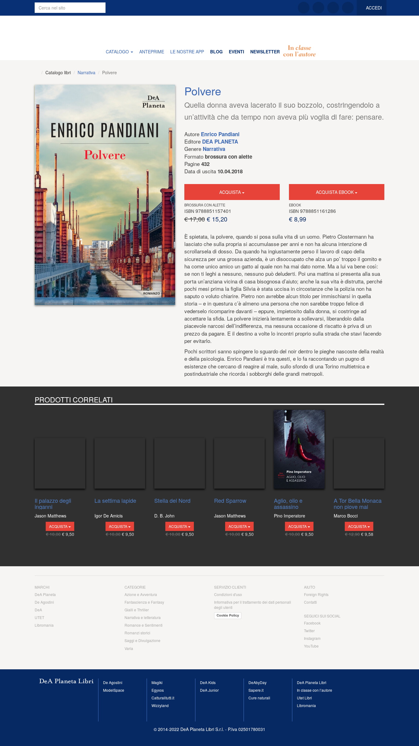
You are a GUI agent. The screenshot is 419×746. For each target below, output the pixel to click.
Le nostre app (187, 51)
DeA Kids (208, 682)
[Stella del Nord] (179, 449)
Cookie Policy (228, 615)
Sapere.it (255, 690)
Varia (129, 648)
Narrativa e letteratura (143, 617)
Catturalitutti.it (163, 697)
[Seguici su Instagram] (333, 7)
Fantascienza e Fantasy (144, 602)
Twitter (309, 630)
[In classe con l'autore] (299, 51)
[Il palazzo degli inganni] (60, 449)
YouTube (311, 645)
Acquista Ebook (335, 192)
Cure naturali (259, 697)
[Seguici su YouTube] (348, 7)
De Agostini (44, 602)
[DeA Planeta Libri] (37, 72)
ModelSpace (113, 690)
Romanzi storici (137, 632)
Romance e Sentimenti (144, 625)
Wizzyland (160, 705)
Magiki (157, 682)
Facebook (312, 622)
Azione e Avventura (141, 594)
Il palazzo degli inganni (53, 504)
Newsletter (265, 51)
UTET (39, 617)
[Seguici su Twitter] (318, 7)
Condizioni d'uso (228, 594)
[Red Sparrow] (239, 449)
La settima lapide (115, 501)
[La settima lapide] (119, 449)
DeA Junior (209, 690)
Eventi (236, 51)
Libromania (44, 625)
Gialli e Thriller (137, 609)
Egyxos (158, 690)
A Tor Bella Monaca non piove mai (358, 504)
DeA (38, 609)
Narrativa (86, 72)
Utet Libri (304, 697)
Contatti (310, 602)
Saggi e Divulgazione (142, 640)
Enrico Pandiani (220, 134)
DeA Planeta (220, 141)
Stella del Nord (172, 501)
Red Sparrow (230, 501)
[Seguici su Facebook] (303, 7)
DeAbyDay (257, 682)
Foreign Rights (316, 594)
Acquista (230, 192)
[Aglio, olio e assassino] (299, 449)
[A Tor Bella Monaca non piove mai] (359, 449)
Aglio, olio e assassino (288, 504)
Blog (216, 51)
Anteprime (151, 51)
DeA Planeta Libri (209, 29)
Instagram (312, 638)
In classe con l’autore (314, 690)
